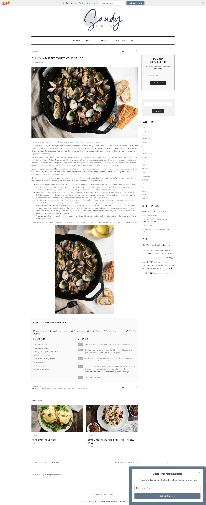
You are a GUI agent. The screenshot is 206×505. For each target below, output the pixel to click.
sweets (159, 273)
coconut (151, 254)
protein (167, 265)
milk (154, 265)
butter (45, 389)
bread (153, 245)
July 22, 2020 (35, 436)
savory (150, 268)
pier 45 (64, 389)
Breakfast (34, 444)
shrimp (163, 269)
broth (41, 389)
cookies (157, 253)
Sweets (144, 187)
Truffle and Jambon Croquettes (154, 211)
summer (77, 389)
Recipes (76, 40)
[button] (103, 3)
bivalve (37, 389)
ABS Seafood (104, 157)
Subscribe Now (135, 3)
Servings (55, 331)
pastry (162, 265)
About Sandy (119, 40)
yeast (170, 273)
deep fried (155, 258)
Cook (92, 331)
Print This (132, 331)
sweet (155, 273)
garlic (55, 389)
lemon (144, 265)
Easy (87, 447)
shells (73, 389)
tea (167, 273)
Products (145, 169)
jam (168, 262)
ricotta (172, 265)
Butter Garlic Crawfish (124, 462)
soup (143, 273)
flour (150, 261)
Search (158, 111)
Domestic (145, 142)
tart (163, 273)
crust (149, 258)
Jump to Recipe (37, 62)
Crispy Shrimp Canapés (150, 215)
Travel (104, 40)
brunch (167, 245)
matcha (150, 265)
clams (48, 389)
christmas (145, 254)
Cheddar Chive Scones (150, 225)
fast (143, 262)
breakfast (159, 245)
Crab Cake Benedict (43, 440)
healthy (164, 262)
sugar (149, 273)
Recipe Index (97, 495)
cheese (157, 250)
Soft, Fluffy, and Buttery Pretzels (48, 462)
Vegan (144, 195)
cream (163, 253)
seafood (69, 389)
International (147, 154)
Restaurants (146, 176)
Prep (75, 331)
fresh (52, 389)
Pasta (144, 165)
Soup (143, 184)
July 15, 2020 (90, 436)
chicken (162, 250)
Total (108, 331)
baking (146, 245)
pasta (158, 265)
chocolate (168, 250)
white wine (83, 389)
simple (169, 268)
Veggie (144, 199)
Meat (143, 161)
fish (145, 262)
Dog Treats (146, 139)
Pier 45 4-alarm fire (50, 160)
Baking (144, 127)
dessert (160, 258)
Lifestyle (90, 40)
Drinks (144, 146)
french (155, 262)
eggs (172, 257)
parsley (60, 389)
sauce (144, 268)
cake (152, 250)
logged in (44, 474)
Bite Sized (145, 131)
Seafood (47, 387)
